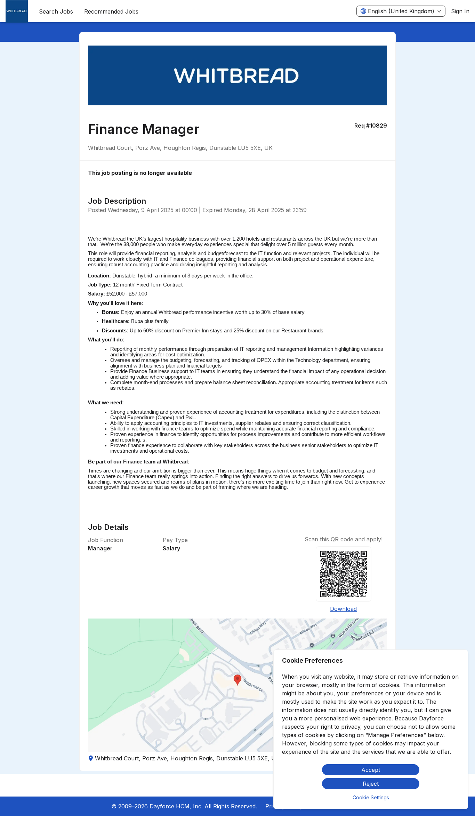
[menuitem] (17, 11)
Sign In (460, 11)
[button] (237, 685)
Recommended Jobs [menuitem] (111, 11)
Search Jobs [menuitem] (56, 11)
